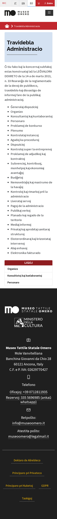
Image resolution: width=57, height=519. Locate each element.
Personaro (13, 282)
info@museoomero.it (28, 423)
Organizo (12, 269)
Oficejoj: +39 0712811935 (28, 392)
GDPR (44, 485)
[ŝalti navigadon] (49, 13)
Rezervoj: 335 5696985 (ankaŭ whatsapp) (28, 399)
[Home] (17, 12)
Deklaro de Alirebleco (27, 460)
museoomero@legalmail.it (28, 436)
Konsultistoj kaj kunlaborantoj (24, 275)
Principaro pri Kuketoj (19, 485)
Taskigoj (27, 498)
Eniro (50, 3)
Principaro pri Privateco (27, 473)
